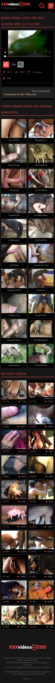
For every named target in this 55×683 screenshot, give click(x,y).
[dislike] (21, 64)
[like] (6, 64)
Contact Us (27, 679)
